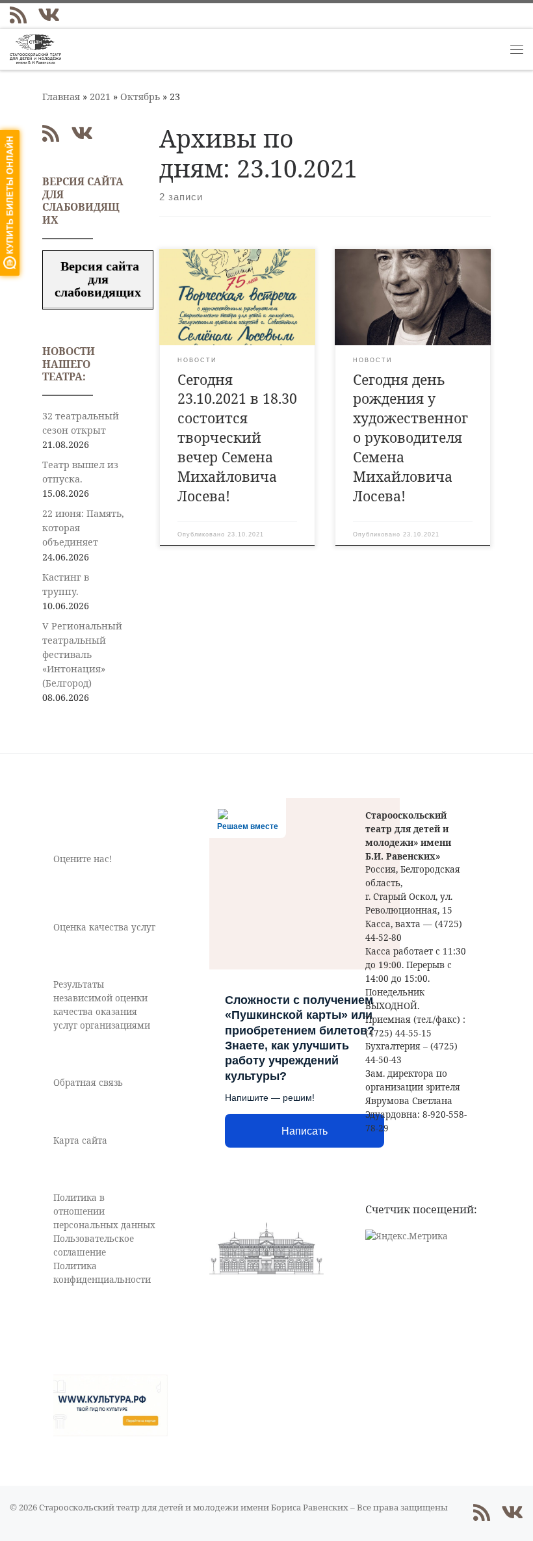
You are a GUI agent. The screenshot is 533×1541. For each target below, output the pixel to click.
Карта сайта (80, 1140)
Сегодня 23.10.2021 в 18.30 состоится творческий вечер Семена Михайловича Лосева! (237, 438)
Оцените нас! (82, 859)
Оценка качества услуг (104, 927)
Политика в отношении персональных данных (104, 1211)
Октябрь (140, 96)
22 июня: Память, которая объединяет (83, 527)
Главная (61, 96)
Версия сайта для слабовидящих (98, 279)
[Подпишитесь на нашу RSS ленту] (18, 15)
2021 (100, 96)
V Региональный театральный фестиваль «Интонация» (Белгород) (82, 654)
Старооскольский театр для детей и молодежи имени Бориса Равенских (193, 1507)
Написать (304, 1131)
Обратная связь (88, 1082)
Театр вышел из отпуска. (80, 471)
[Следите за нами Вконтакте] (49, 15)
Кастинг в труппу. (65, 584)
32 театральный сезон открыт (80, 423)
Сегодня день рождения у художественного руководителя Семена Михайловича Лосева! (410, 438)
